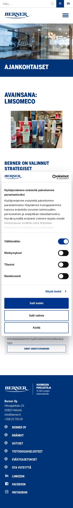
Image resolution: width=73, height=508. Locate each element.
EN (68, 3)
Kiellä (36, 327)
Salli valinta (36, 315)
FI (60, 3)
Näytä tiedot (53, 291)
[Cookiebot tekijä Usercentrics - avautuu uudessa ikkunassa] (52, 177)
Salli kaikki (36, 303)
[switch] (63, 253)
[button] (66, 15)
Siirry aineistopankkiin (36, 348)
